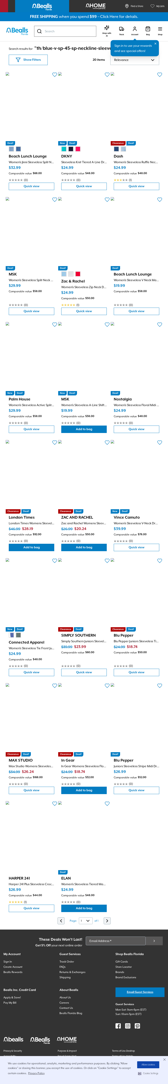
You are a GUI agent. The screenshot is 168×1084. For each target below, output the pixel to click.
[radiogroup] (15, 149)
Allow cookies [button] (148, 1064)
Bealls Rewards (13, 972)
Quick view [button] (39, 187)
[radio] (11, 149)
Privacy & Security (13, 1050)
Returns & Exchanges (73, 972)
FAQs (63, 966)
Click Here (109, 16)
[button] (148, 1073)
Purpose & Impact (67, 1050)
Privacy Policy (36, 1073)
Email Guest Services (140, 992)
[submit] (154, 941)
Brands (120, 972)
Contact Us (66, 1008)
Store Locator (124, 966)
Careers (64, 1002)
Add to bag (91, 430)
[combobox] (65, 31)
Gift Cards (122, 961)
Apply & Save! (12, 997)
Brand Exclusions (126, 977)
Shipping (65, 977)
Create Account (13, 966)
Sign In (8, 961)
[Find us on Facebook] (118, 1026)
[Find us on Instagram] (127, 1026)
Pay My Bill (10, 1002)
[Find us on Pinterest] (137, 1026)
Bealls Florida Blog (71, 1013)
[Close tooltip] (155, 43)
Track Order (67, 961)
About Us (65, 997)
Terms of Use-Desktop (123, 1050)
